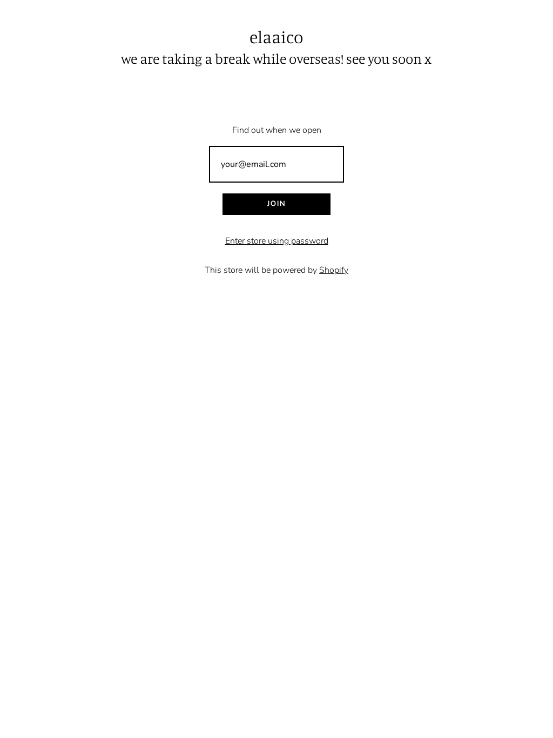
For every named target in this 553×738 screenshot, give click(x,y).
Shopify (333, 270)
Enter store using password (276, 241)
